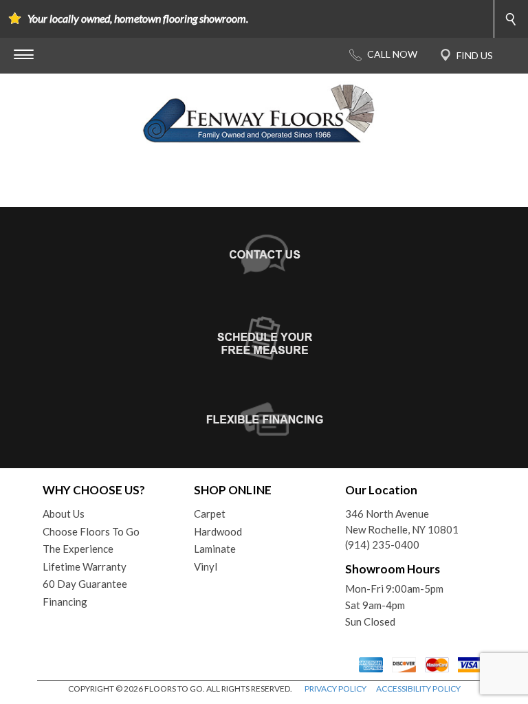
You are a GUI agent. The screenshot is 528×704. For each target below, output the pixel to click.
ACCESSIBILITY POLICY (418, 688)
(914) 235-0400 (382, 544)
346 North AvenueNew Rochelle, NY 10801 (402, 521)
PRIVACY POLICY (335, 688)
